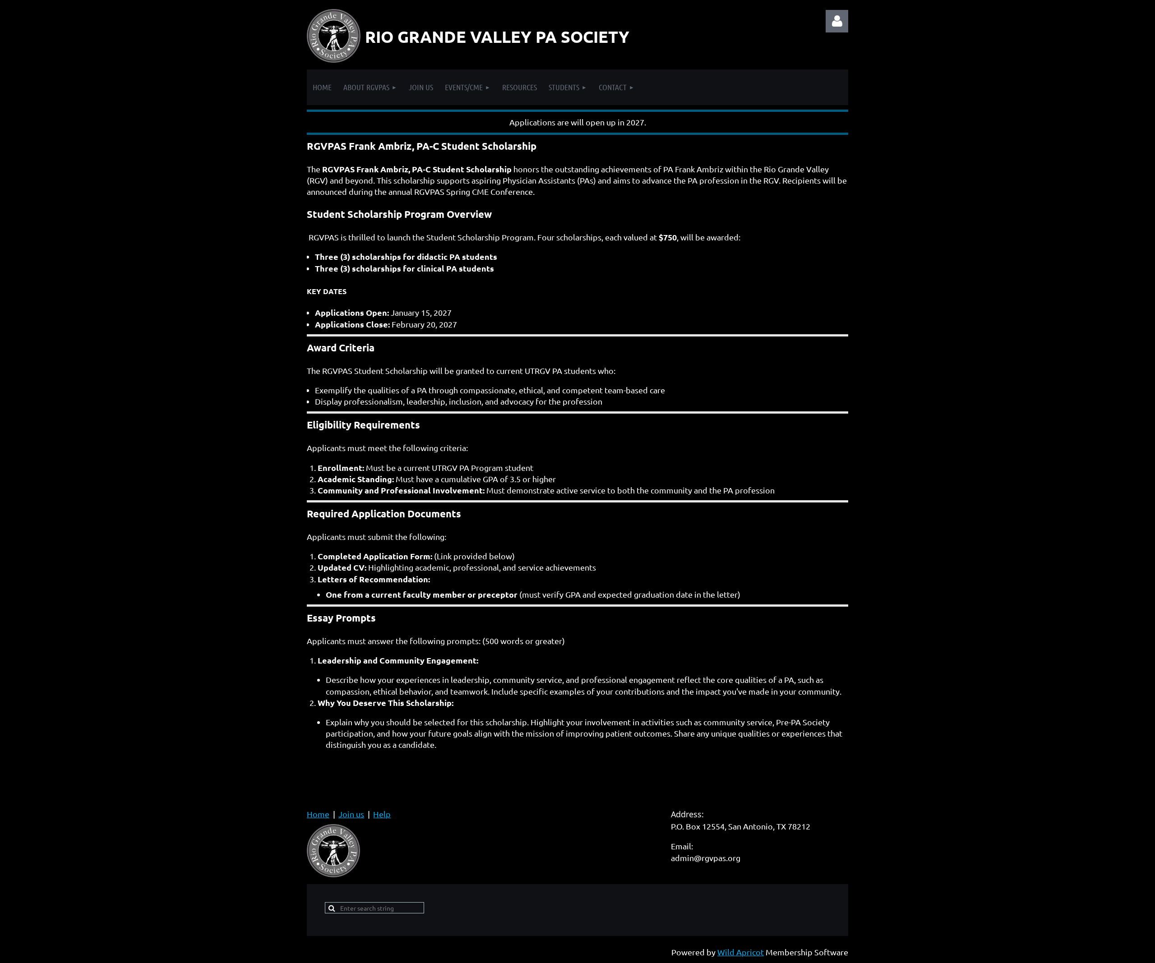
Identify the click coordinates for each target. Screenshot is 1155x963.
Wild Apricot (740, 952)
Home (318, 814)
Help (382, 814)
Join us (351, 814)
